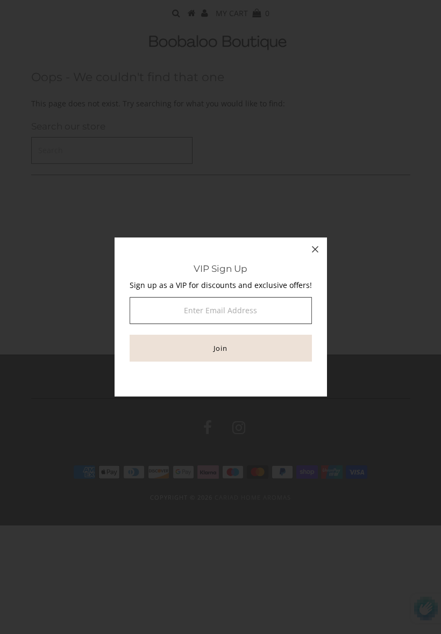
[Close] (315, 249)
